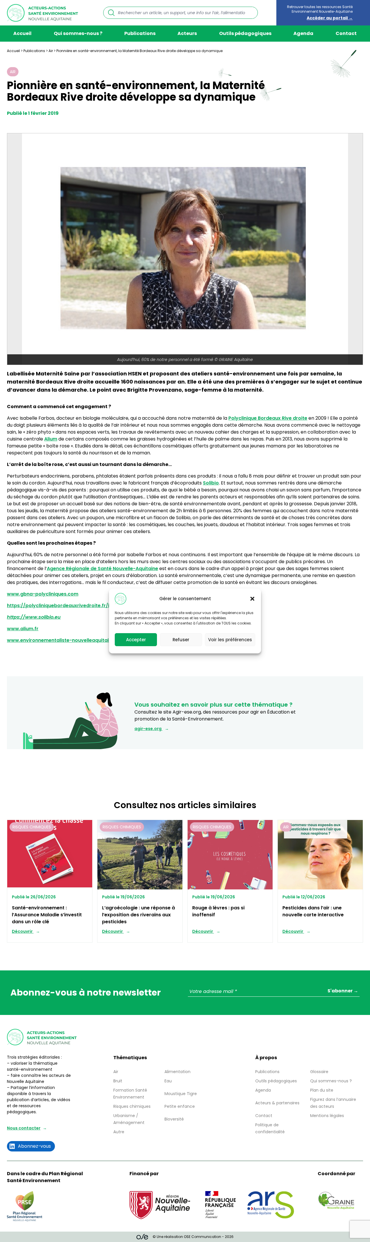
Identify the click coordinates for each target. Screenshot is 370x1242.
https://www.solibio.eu (34, 617)
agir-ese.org (148, 728)
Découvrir (23, 931)
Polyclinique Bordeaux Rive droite (267, 418)
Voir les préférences (230, 640)
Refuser (181, 640)
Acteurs (187, 33)
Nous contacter (23, 1128)
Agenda (303, 33)
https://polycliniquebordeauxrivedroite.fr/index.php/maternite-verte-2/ (93, 605)
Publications (140, 33)
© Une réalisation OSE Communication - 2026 (193, 1236)
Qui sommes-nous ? (78, 33)
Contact (346, 33)
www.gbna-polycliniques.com (42, 594)
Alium (50, 439)
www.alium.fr (22, 628)
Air (51, 50)
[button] (252, 599)
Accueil (22, 33)
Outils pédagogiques (245, 33)
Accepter (136, 640)
